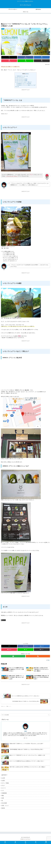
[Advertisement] (25, 18)
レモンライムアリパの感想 (21, 80)
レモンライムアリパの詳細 (21, 79)
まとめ (17, 86)
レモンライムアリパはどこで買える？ (23, 82)
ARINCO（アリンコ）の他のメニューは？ (26, 85)
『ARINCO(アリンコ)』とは (21, 76)
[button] (42, 60)
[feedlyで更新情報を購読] (13, 656)
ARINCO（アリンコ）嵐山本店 (24, 83)
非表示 (27, 73)
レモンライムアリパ (19, 77)
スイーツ (3, 620)
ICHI (25, 731)
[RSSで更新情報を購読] (38, 656)
